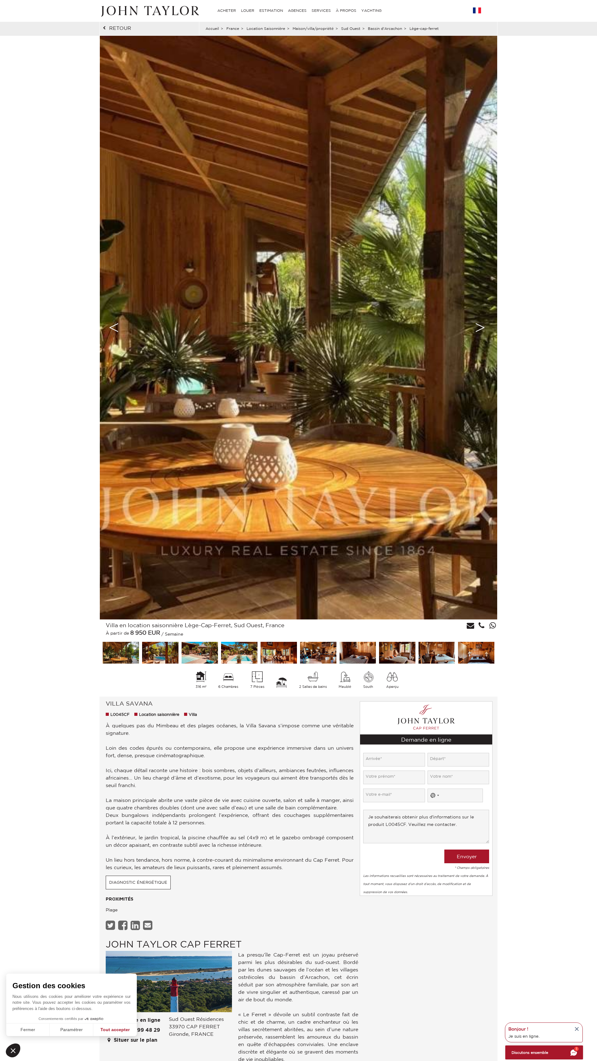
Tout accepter (115, 1029)
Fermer (28, 1029)
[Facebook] (123, 925)
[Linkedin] (136, 925)
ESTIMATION (271, 10)
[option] (298, 327)
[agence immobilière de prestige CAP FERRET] (169, 983)
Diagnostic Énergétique (138, 882)
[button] (13, 1050)
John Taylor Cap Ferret (174, 944)
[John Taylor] (149, 10)
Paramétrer (71, 1029)
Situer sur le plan (134, 1040)
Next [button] (480, 327)
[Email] (148, 925)
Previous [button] (114, 327)
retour (120, 28)
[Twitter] (111, 925)
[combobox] (434, 795)
